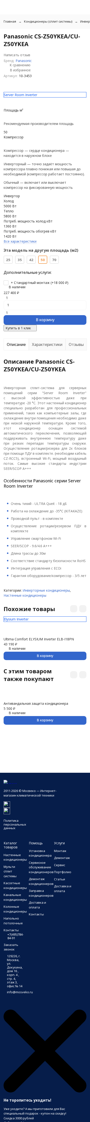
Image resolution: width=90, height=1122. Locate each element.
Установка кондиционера (40, 853)
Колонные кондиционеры (15, 909)
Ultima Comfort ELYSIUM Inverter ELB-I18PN (39, 639)
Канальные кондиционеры (15, 897)
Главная (10, 21)
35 (20, 259)
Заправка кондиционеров (41, 893)
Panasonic (24, 60)
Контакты (36, 914)
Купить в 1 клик (18, 328)
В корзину (45, 319)
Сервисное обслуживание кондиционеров (41, 867)
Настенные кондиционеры (25, 595)
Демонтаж (62, 858)
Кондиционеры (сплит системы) (48, 21)
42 (31, 259)
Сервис (59, 865)
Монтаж (60, 851)
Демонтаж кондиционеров (41, 881)
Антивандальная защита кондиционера (36, 703)
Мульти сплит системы (10, 871)
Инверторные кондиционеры (46, 590)
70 (54, 259)
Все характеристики (20, 241)
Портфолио (62, 872)
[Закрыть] (45, 1091)
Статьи (59, 879)
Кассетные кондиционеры (15, 885)
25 (8, 259)
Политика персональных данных (15, 824)
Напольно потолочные (13, 920)
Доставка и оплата (37, 904)
